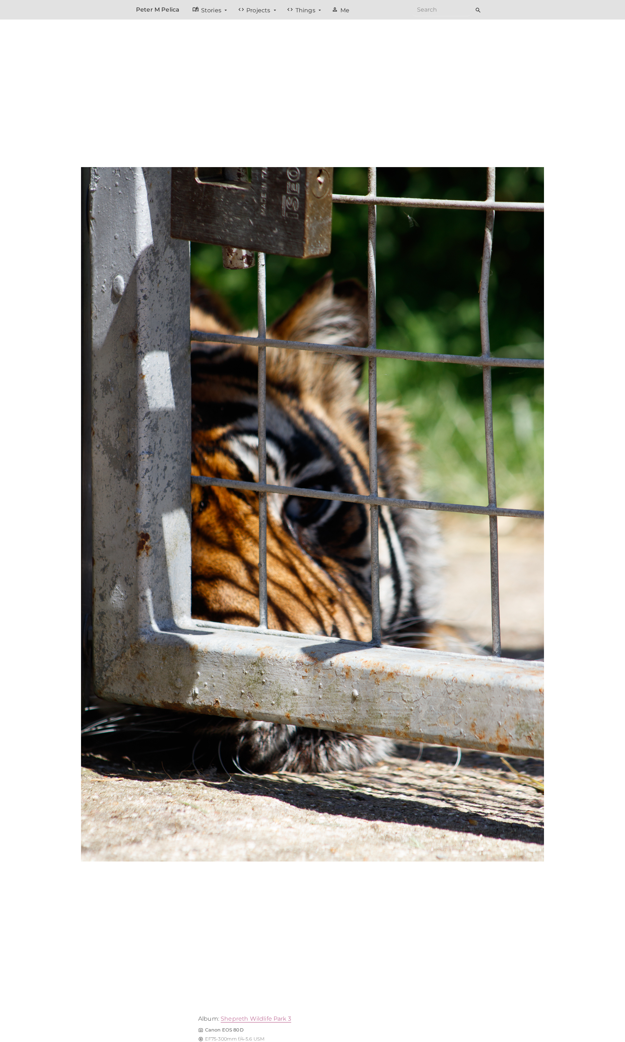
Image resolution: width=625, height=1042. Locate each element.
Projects (255, 10)
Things (302, 10)
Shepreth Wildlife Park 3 (256, 1018)
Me (340, 10)
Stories (207, 10)
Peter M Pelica (157, 9)
